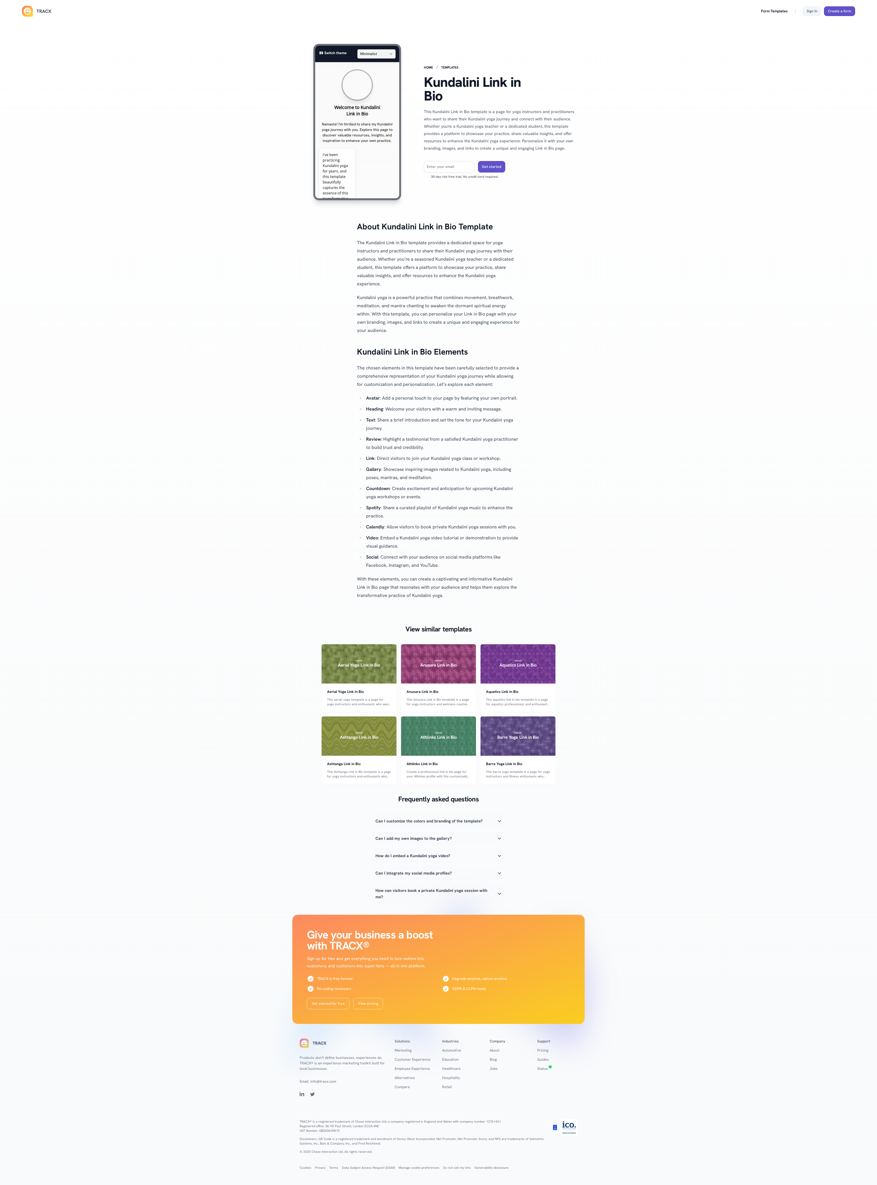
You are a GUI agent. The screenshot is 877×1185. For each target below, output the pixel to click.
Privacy (320, 1168)
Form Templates (774, 11)
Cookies (305, 1168)
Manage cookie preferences (419, 1168)
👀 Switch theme (333, 52)
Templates (449, 67)
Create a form (839, 11)
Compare (402, 1086)
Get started (491, 166)
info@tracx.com (323, 1081)
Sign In (812, 11)
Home (428, 67)
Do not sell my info (457, 1168)
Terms (333, 1168)
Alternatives (405, 1077)
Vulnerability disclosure (491, 1168)
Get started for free (328, 1003)
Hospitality (451, 1077)
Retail (447, 1086)
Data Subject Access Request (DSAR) (368, 1168)
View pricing (368, 1003)
